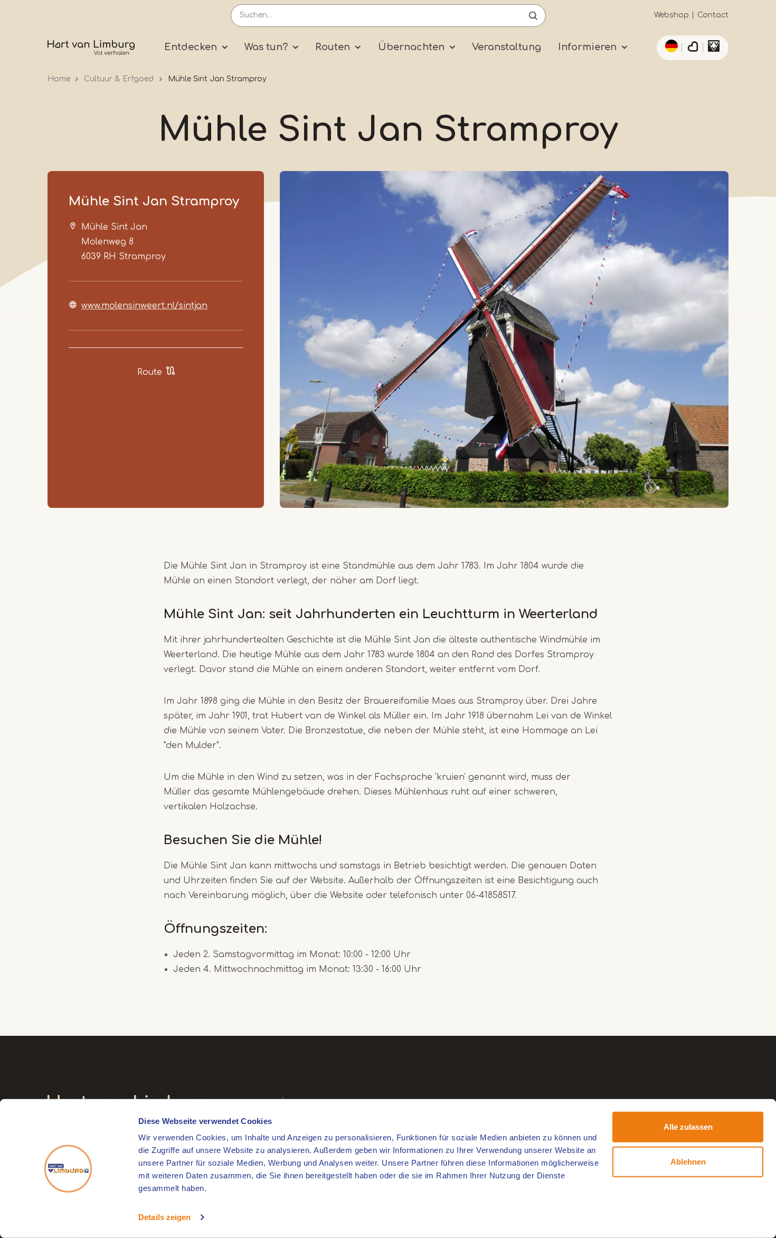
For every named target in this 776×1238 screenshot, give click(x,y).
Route (149, 372)
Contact (712, 15)
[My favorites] (692, 48)
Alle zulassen (688, 1126)
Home (59, 79)
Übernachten (411, 47)
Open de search (533, 15)
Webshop (671, 15)
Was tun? (266, 47)
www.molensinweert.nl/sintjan (144, 305)
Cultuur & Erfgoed (119, 79)
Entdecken (190, 47)
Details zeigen (164, 1217)
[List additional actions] (669, 46)
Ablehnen (688, 1161)
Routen (332, 47)
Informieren (587, 47)
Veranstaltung (506, 47)
